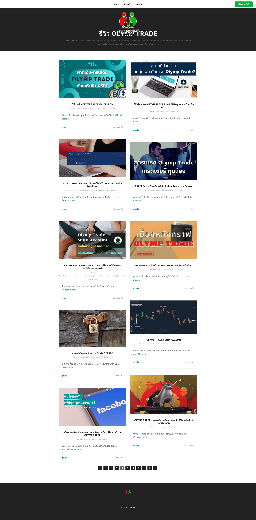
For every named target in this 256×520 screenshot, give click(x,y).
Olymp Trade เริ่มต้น (99, 108)
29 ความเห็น (118, 298)
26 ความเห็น (189, 209)
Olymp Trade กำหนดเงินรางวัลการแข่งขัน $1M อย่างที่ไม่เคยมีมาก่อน (163, 422)
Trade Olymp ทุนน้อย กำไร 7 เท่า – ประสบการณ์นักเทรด (163, 186)
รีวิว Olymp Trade (111, 108)
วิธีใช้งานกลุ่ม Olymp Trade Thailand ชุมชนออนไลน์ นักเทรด (164, 106)
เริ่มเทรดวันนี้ (243, 4)
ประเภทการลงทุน (103, 190)
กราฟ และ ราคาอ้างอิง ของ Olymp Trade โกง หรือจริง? (163, 265)
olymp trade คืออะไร (78, 190)
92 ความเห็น (118, 209)
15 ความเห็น (118, 375)
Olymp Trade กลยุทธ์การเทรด (155, 344)
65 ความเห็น (118, 127)
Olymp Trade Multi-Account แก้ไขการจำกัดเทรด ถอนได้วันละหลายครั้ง (92, 267)
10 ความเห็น (189, 288)
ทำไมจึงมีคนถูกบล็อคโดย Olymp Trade (92, 353)
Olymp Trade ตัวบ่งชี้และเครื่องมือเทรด (162, 190)
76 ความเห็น (189, 130)
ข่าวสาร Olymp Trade (161, 111)
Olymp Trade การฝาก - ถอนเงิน (84, 108)
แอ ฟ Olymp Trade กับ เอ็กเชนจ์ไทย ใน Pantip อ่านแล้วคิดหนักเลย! (92, 185)
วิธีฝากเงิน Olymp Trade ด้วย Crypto (92, 104)
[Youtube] (57, 4)
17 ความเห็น (118, 458)
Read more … (71, 200)
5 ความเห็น (189, 362)
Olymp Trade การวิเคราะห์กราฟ (163, 339)
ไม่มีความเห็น (188, 445)
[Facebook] (53, 4)
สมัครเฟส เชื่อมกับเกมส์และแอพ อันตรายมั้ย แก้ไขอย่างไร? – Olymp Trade (92, 434)
